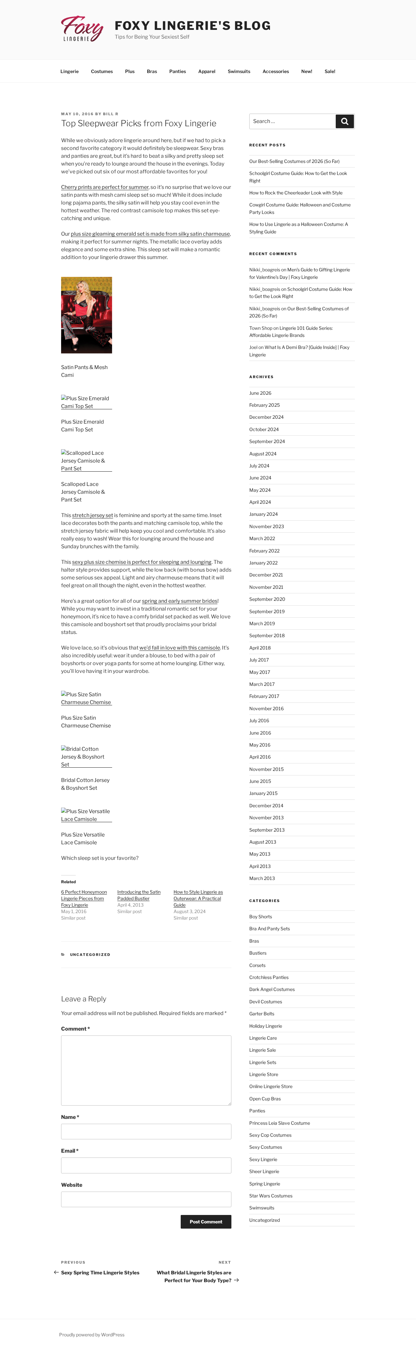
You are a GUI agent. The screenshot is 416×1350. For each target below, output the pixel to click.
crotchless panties (269, 977)
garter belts (261, 1013)
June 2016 (260, 733)
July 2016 (259, 720)
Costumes (102, 71)
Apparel (206, 71)
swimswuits (261, 1207)
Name (70, 1117)
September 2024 (267, 441)
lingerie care (263, 1038)
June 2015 (260, 781)
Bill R (111, 114)
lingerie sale (262, 1050)
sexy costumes (265, 1147)
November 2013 (266, 817)
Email (70, 1151)
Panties (177, 71)
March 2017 (262, 684)
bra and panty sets (269, 928)
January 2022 (263, 562)
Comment (75, 1029)
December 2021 (266, 574)
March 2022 (262, 538)
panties (257, 1110)
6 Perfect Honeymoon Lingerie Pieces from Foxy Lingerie (84, 898)
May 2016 (259, 745)
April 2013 (260, 866)
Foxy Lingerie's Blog (193, 26)
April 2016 (260, 757)
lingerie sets (262, 1062)
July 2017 (259, 660)
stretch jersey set (92, 515)
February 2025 (264, 405)
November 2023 (266, 526)
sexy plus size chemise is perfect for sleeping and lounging (142, 562)
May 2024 (260, 490)
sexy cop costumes (270, 1135)
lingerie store (263, 1074)
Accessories (276, 71)
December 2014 (266, 805)
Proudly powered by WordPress (91, 1334)
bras (254, 941)
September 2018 (267, 635)
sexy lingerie (263, 1159)
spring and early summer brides (179, 601)
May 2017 (259, 672)
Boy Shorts (260, 916)
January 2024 (263, 514)
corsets (257, 965)
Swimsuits (239, 71)
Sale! (330, 71)
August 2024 (263, 453)
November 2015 (266, 769)
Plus (130, 71)
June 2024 (260, 477)
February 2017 (264, 696)
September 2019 (267, 611)
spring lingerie (264, 1183)
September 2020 (267, 599)
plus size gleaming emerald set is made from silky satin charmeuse (150, 234)
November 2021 (266, 587)
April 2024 (260, 502)
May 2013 (259, 854)
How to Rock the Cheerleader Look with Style (296, 192)
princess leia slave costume (279, 1123)
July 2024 (259, 465)
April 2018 (260, 647)
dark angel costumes (272, 989)
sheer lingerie (264, 1171)
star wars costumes (270, 1195)
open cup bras (265, 1098)
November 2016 (266, 708)
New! (306, 71)
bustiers (257, 953)
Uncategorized (90, 954)
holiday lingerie (265, 1026)
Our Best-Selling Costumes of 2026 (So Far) (294, 161)
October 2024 (264, 429)
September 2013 (267, 830)
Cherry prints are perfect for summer (105, 187)
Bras (152, 71)
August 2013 (262, 842)
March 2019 (262, 623)
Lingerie (69, 71)
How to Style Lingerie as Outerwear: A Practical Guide (198, 898)
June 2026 (260, 393)
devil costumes (265, 1001)
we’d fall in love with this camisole (179, 648)
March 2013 (262, 878)
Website (71, 1185)
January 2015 (263, 793)
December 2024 (266, 417)
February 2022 (264, 550)
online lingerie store (270, 1086)
